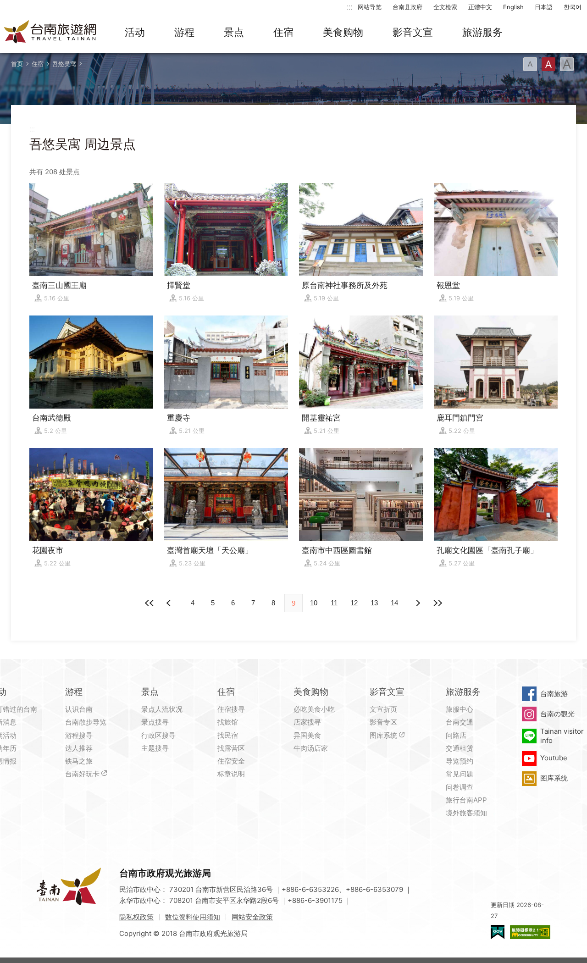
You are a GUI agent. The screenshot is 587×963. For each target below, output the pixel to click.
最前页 (149, 603)
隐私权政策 (136, 917)
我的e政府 (497, 932)
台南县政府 (407, 7)
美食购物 (343, 32)
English (513, 7)
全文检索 (445, 7)
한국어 (572, 7)
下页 (170, 603)
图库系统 (383, 735)
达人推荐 (79, 748)
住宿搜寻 (231, 709)
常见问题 (459, 773)
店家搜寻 (307, 722)
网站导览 (370, 7)
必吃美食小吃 (314, 709)
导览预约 (459, 761)
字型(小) (530, 64)
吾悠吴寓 (64, 63)
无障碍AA (530, 932)
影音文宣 (413, 32)
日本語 (544, 7)
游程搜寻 (79, 735)
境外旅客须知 (466, 812)
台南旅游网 (50, 32)
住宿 (283, 32)
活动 (135, 32)
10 (313, 603)
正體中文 (480, 7)
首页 (17, 63)
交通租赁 (459, 748)
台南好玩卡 (82, 773)
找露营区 (231, 748)
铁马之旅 (79, 761)
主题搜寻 (155, 748)
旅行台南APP (466, 800)
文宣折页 (383, 709)
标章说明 (231, 773)
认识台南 (79, 709)
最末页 (437, 603)
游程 (184, 32)
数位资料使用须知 (192, 917)
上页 (417, 603)
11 (334, 603)
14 (394, 603)
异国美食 (307, 735)
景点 (234, 32)
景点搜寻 (155, 722)
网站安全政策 (252, 917)
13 (374, 603)
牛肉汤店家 (311, 748)
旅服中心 (459, 709)
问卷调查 (459, 787)
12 (354, 603)
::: (349, 6)
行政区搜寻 (158, 735)
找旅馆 (227, 722)
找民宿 (227, 735)
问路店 (456, 735)
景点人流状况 (162, 709)
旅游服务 (482, 32)
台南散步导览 (85, 722)
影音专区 (383, 722)
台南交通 (459, 722)
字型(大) (567, 64)
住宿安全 (231, 761)
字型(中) (548, 64)
